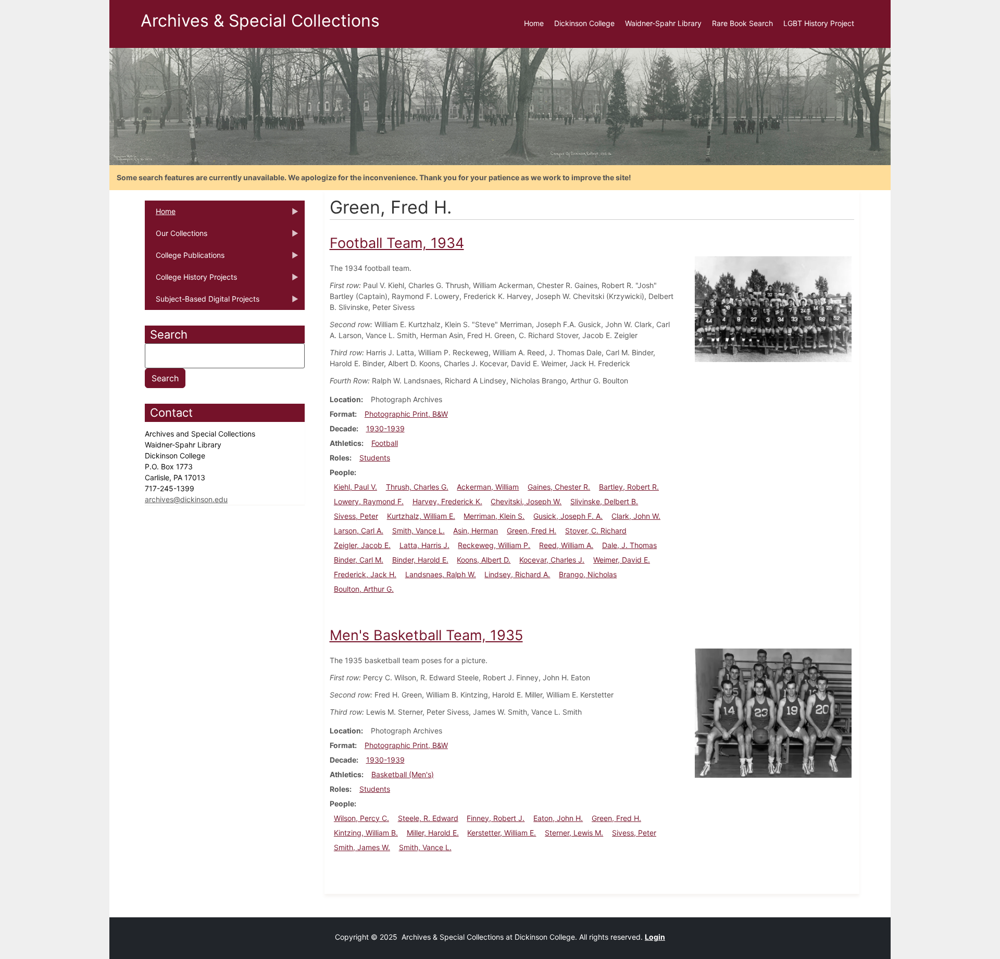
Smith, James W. (362, 847)
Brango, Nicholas (588, 574)
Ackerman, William (488, 486)
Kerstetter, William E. (501, 832)
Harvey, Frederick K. (447, 501)
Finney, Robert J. (495, 818)
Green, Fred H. (531, 530)
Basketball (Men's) (402, 774)
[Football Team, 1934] (773, 308)
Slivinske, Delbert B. (604, 501)
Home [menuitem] (534, 23)
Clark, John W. (635, 516)
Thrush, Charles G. (417, 486)
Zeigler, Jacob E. (362, 545)
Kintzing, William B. (366, 832)
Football (384, 443)
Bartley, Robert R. (629, 486)
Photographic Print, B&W (406, 413)
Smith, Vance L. (418, 530)
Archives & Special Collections (260, 20)
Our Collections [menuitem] (176, 236)
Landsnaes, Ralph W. (440, 574)
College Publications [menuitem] (184, 258)
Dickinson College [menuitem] (584, 23)
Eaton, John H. (558, 818)
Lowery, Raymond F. (369, 501)
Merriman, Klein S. (494, 516)
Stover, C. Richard (596, 530)
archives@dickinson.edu (186, 499)
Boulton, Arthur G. (364, 588)
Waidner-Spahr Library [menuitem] (663, 23)
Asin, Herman (475, 530)
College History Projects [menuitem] (191, 280)
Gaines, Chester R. (559, 486)
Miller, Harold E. (433, 832)
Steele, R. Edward (428, 818)
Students (374, 457)
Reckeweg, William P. (494, 545)
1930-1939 (385, 428)
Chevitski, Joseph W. (526, 501)
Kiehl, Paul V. (355, 486)
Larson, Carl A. (358, 530)
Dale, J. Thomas (629, 545)
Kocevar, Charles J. (551, 559)
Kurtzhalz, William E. (421, 516)
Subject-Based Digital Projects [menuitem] (202, 302)
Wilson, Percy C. (361, 818)
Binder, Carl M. (358, 559)
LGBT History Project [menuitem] (818, 23)
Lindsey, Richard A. (517, 574)
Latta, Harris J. (424, 545)
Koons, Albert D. (483, 559)
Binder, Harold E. (420, 559)
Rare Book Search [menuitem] (742, 23)
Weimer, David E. (621, 559)
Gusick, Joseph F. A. (568, 516)
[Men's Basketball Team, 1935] (773, 711)
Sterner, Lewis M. (574, 832)
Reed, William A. (566, 545)
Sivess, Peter (356, 516)
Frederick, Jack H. (365, 574)
